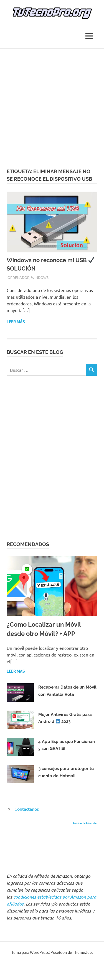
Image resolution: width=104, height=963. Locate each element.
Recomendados (28, 544)
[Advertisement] (52, 103)
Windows (40, 277)
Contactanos (26, 809)
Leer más (16, 322)
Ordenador (18, 277)
